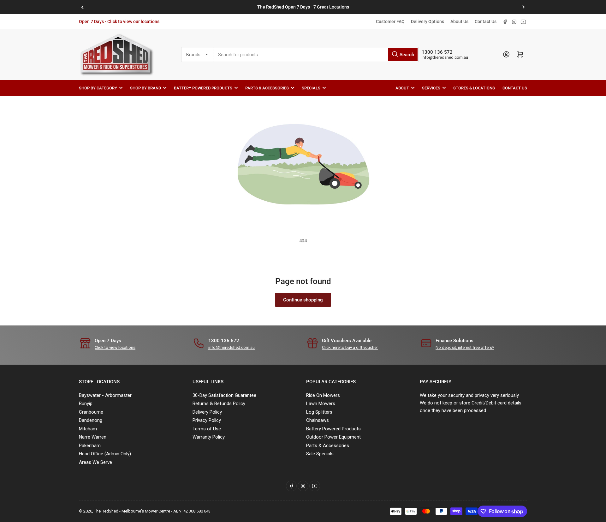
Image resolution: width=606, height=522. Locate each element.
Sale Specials (320, 454)
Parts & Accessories (267, 87)
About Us (459, 21)
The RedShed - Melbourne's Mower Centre (132, 511)
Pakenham (90, 445)
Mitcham (88, 429)
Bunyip (85, 403)
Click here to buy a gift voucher (350, 347)
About (402, 87)
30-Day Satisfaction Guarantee (224, 395)
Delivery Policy (207, 412)
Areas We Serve (95, 462)
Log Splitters (319, 412)
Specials (311, 87)
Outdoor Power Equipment (333, 437)
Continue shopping (303, 300)
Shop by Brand (145, 87)
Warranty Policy (209, 437)
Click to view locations (115, 347)
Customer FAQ (390, 21)
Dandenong (90, 420)
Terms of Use (207, 429)
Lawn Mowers (320, 403)
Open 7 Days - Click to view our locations (119, 21)
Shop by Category (98, 87)
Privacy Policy (207, 420)
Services (431, 87)
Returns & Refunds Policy (219, 403)
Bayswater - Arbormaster (105, 395)
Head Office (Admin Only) (105, 454)
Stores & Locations (474, 87)
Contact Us (485, 21)
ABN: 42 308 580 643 (192, 511)
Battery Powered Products (203, 87)
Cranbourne (91, 412)
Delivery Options (427, 21)
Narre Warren (92, 437)
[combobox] (316, 54)
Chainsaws (317, 420)
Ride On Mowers (323, 395)
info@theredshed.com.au (445, 57)
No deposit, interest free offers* (465, 347)
